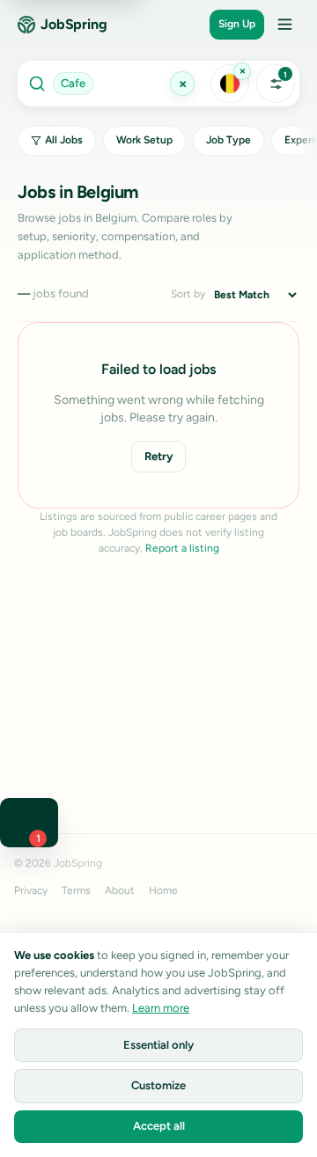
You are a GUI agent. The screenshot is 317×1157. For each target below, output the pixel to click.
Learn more (160, 1007)
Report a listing (182, 548)
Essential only (158, 1044)
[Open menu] (284, 24)
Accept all (159, 1125)
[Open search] (112, 83)
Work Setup (144, 140)
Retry (158, 456)
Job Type (228, 140)
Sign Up (236, 24)
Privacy (31, 890)
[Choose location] (229, 83)
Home (163, 890)
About (120, 890)
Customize (158, 1085)
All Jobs (64, 140)
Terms (76, 890)
